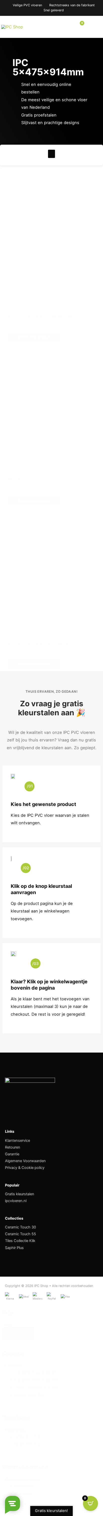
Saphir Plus (14, 1248)
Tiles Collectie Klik (20, 1240)
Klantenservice (17, 1140)
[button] (51, 154)
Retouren (12, 1147)
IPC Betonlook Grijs (32, 480)
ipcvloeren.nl (15, 1201)
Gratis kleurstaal (34, 337)
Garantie (12, 1154)
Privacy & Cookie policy (24, 1167)
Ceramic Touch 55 (20, 1234)
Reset (18, 1333)
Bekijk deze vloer (25, 328)
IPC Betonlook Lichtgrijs (38, 643)
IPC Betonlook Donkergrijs (41, 316)
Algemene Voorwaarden (25, 1161)
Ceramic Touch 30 (20, 1227)
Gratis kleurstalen (19, 1194)
